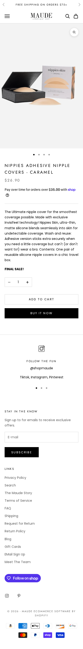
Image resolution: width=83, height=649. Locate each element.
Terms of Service (18, 500)
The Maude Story (18, 493)
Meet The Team (18, 562)
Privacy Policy (15, 477)
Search (10, 485)
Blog (8, 539)
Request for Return (20, 523)
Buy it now (41, 313)
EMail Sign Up (15, 554)
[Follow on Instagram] (7, 595)
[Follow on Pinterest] (19, 595)
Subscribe (21, 452)
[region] (41, 362)
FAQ (8, 508)
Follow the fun (41, 361)
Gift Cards (13, 546)
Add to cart (41, 299)
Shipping (11, 516)
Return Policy (15, 531)
